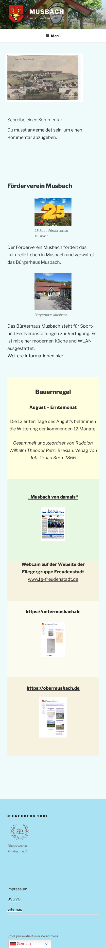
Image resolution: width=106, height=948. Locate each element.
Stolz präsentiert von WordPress (32, 936)
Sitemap (14, 909)
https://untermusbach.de (53, 611)
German (23, 944)
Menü (55, 36)
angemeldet (40, 129)
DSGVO (13, 899)
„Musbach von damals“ (53, 497)
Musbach (46, 11)
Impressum (17, 889)
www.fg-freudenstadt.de (53, 579)
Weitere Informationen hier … (37, 355)
